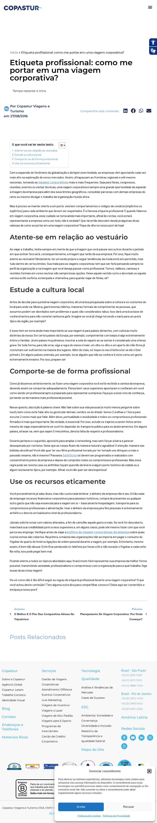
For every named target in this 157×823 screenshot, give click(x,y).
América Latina (134, 717)
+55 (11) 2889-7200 (132, 685)
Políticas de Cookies (89, 815)
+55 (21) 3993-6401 (132, 703)
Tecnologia (90, 671)
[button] (149, 771)
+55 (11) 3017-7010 (131, 680)
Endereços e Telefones (12, 727)
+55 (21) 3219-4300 (132, 708)
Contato (9, 717)
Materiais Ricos (15, 737)
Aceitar (81, 806)
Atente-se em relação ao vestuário (36, 150)
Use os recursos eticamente (32, 163)
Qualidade (90, 679)
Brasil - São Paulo (133, 670)
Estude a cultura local (28, 154)
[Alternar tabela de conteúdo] (60, 145)
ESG (84, 707)
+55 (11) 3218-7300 (131, 675)
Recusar (128, 806)
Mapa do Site (92, 750)
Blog (6, 709)
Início (14, 52)
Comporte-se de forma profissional (36, 159)
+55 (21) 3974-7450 (132, 698)
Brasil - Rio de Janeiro (136, 693)
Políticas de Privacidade (116, 815)
